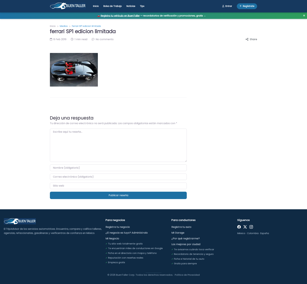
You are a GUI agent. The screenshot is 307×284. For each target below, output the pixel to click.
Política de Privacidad (187, 274)
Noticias (130, 6)
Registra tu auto (181, 227)
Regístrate (248, 6)
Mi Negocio (112, 238)
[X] (245, 226)
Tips (142, 6)
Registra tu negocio (118, 227)
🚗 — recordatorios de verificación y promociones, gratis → (151, 15)
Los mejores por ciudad (185, 244)
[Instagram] (251, 226)
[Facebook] (239, 226)
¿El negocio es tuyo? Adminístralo (127, 233)
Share (253, 39)
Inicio (96, 6)
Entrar (228, 6)
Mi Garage (177, 233)
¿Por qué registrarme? (185, 238)
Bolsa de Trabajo (112, 6)
